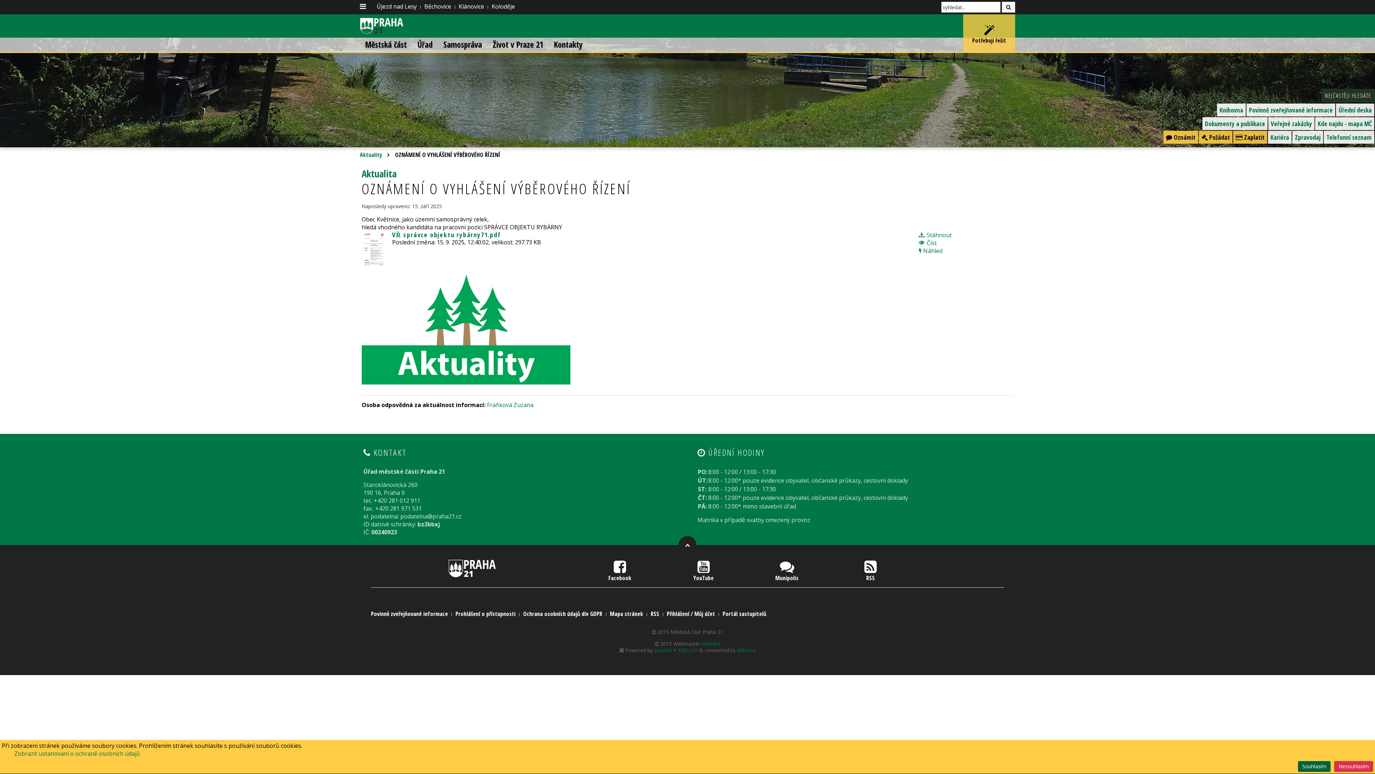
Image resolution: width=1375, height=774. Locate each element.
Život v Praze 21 (518, 44)
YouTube (703, 578)
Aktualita (379, 173)
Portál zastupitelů (744, 614)
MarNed (710, 643)
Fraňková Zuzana (510, 405)
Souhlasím (1314, 766)
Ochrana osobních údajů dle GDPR (562, 614)
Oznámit (1184, 137)
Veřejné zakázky (1291, 123)
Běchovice (437, 6)
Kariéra (1279, 137)
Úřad (425, 44)
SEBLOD (688, 650)
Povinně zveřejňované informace (1291, 110)
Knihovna (1231, 110)
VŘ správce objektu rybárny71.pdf (446, 234)
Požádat (1219, 137)
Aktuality (371, 155)
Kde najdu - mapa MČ (1345, 123)
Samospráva (462, 44)
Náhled (932, 251)
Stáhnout (938, 235)
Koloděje (503, 6)
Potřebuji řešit (989, 40)
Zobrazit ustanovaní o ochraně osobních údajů (77, 754)
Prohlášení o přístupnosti (485, 614)
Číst (931, 243)
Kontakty (568, 44)
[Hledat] (1008, 7)
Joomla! (663, 650)
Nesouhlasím (1353, 766)
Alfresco (746, 650)
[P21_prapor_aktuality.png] (466, 325)
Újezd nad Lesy (397, 6)
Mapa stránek (626, 614)
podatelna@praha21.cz (431, 516)
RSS (870, 578)
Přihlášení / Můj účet (691, 614)
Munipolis (787, 578)
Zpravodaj (1308, 137)
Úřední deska (1355, 110)
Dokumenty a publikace (1235, 123)
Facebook (619, 578)
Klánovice (471, 6)
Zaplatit (1254, 137)
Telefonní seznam (1349, 137)
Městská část (386, 44)
